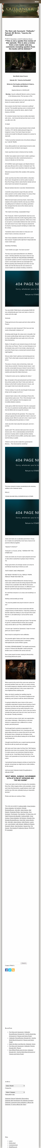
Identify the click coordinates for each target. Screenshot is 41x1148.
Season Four (26, 826)
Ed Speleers (18, 808)
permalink (9, 830)
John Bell (17, 810)
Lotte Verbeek (19, 824)
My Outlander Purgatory (27, 1100)
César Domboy (31, 806)
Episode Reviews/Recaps (12, 820)
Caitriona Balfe (22, 806)
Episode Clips (31, 818)
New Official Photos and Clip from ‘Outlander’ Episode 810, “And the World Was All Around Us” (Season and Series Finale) (22, 1052)
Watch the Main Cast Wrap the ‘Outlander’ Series (22, 1044)
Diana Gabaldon (9, 808)
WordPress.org (13, 1147)
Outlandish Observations (22, 1098)
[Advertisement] (17, 984)
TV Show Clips (30, 814)
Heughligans (16, 1100)
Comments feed (13, 1145)
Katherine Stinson (27, 39)
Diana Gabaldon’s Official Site (25, 1102)
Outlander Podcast (10, 1098)
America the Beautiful (15, 816)
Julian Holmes (24, 810)
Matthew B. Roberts (29, 824)
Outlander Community (11, 1102)
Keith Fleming (25, 822)
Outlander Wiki (9, 1100)
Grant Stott (22, 820)
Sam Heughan (24, 812)
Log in (10, 1141)
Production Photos (15, 812)
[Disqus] (20, 863)
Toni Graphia (21, 814)
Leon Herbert (11, 824)
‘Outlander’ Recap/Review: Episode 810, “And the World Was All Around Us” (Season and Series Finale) (22, 1040)
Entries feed (12, 1143)
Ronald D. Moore (9, 826)
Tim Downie (14, 814)
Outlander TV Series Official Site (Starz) (15, 1104)
